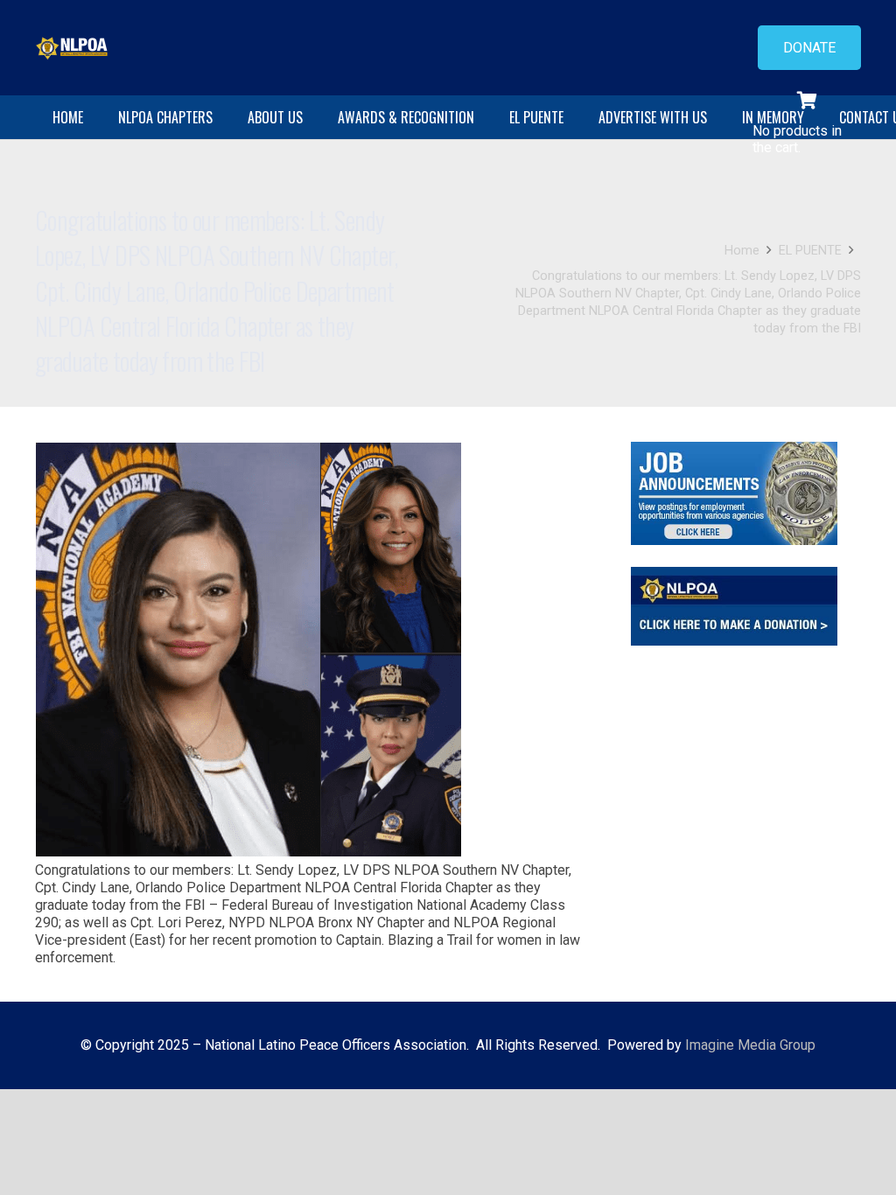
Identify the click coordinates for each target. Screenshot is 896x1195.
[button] (221, 117)
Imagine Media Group (750, 1045)
